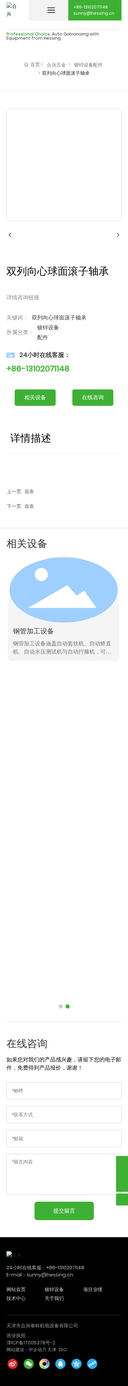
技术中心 (16, 1298)
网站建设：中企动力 (26, 1349)
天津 (51, 1349)
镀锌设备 (54, 1289)
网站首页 (16, 1289)
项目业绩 (92, 1289)
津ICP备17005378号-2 (30, 1342)
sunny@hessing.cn (93, 13)
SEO (62, 1349)
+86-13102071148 (90, 7)
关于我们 (54, 1298)
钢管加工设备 (33, 631)
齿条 (29, 491)
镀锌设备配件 (88, 64)
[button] (61, 1006)
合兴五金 (56, 64)
